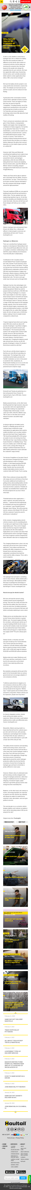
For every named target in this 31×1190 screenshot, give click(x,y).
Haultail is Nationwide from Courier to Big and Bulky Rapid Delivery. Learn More (15, 7)
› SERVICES (13, 1144)
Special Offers (25, 1159)
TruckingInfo (17, 818)
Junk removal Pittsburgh (15, 1087)
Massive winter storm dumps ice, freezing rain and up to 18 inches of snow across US (14, 1005)
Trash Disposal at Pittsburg (12, 941)
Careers (23, 1157)
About (22, 1146)
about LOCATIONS (15, 10)
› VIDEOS (4, 1146)
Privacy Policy (20, 1138)
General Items (15, 1164)
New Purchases (15, 1162)
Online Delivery (15, 1149)
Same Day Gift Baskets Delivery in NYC (13, 1096)
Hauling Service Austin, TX (15, 877)
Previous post (9, 822)
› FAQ (3, 1148)
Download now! (25, 1)
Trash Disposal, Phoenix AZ (15, 857)
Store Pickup (14, 1151)
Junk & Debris (14, 1166)
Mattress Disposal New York (14, 899)
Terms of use (10, 1138)
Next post (22, 822)
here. (20, 1188)
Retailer (23, 1161)
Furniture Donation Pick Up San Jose (15, 836)
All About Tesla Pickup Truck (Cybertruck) (14, 961)
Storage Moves (15, 1153)
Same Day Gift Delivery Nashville (14, 920)
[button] (1, 1)
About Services (25, 1151)
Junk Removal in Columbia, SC (15, 1107)
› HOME (4, 1144)
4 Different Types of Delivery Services (13, 982)
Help (29, 1179)
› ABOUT (22, 1144)
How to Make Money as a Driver (14, 1077)
